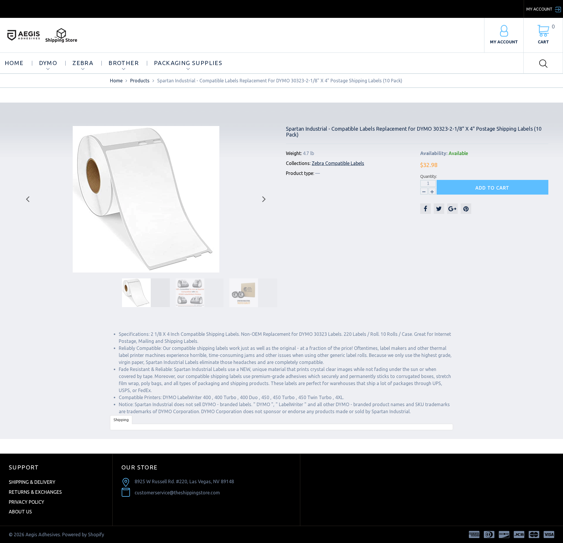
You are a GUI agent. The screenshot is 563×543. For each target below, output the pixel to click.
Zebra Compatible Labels (338, 163)
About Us (20, 511)
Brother (123, 62)
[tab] (121, 419)
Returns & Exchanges (35, 492)
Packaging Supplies (188, 62)
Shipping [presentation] (121, 420)
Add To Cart (492, 187)
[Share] (425, 208)
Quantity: (428, 176)
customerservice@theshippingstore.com (177, 492)
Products (140, 80)
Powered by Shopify (83, 534)
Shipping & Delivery (32, 482)
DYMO (48, 62)
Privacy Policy (26, 502)
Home (14, 62)
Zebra (82, 62)
